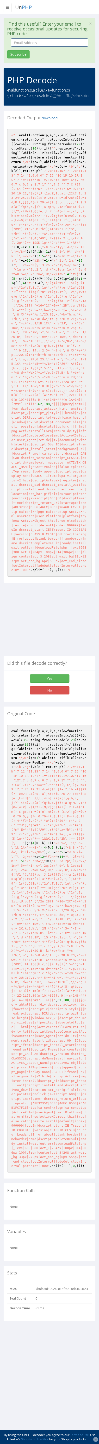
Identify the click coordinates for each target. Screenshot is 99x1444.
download (50, 118)
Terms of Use (79, 1435)
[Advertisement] (44, 621)
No (49, 690)
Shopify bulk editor (34, 1439)
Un (23, 7)
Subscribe (18, 54)
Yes (49, 678)
